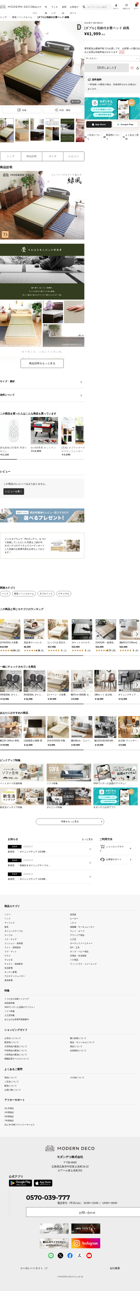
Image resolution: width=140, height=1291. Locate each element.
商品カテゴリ (37, 9)
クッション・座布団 (13, 943)
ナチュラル (63, 593)
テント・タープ (77, 931)
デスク (7, 956)
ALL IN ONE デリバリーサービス (19, 1125)
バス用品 (74, 960)
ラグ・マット (10, 951)
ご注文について (93, 137)
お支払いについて (12, 1038)
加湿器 (73, 914)
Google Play (127, 124)
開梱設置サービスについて (16, 1059)
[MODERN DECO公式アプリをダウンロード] (112, 108)
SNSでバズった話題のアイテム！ (19, 1007)
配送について (10, 1086)
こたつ (73, 923)
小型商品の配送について (15, 1054)
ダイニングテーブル (13, 931)
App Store (100, 124)
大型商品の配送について (15, 1046)
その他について (77, 1077)
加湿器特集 (9, 1003)
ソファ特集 (9, 1011)
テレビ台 (8, 960)
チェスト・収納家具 (13, 964)
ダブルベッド (46, 593)
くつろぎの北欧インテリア (16, 999)
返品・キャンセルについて (82, 1042)
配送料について (113, 137)
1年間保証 (9, 1112)
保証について (76, 1046)
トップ (3, 17)
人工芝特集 (9, 1015)
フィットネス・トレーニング (83, 964)
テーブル (8, 935)
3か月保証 (9, 1108)
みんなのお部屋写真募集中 (16, 1019)
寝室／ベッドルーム (22, 17)
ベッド (5, 593)
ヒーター (74, 918)
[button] (136, 634)
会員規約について (78, 1050)
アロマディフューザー (14, 976)
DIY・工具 (75, 947)
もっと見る (87, 839)
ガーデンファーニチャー (81, 943)
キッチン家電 (10, 972)
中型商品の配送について (15, 1050)
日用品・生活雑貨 (78, 956)
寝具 (6, 927)
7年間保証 (9, 1120)
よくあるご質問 (132, 137)
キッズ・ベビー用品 (79, 951)
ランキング (54, 9)
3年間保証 (9, 1116)
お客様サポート (74, 9)
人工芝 (73, 939)
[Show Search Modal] (84, 7)
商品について (10, 1077)
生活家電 (8, 968)
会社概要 (115, 1268)
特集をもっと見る (70, 821)
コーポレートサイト (31, 1268)
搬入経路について (78, 1038)
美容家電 (8, 980)
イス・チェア (10, 939)
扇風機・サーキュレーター (82, 927)
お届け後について (12, 1090)
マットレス (9, 923)
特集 (46, 9)
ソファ (7, 914)
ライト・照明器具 (12, 947)
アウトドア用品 (77, 935)
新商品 (64, 9)
